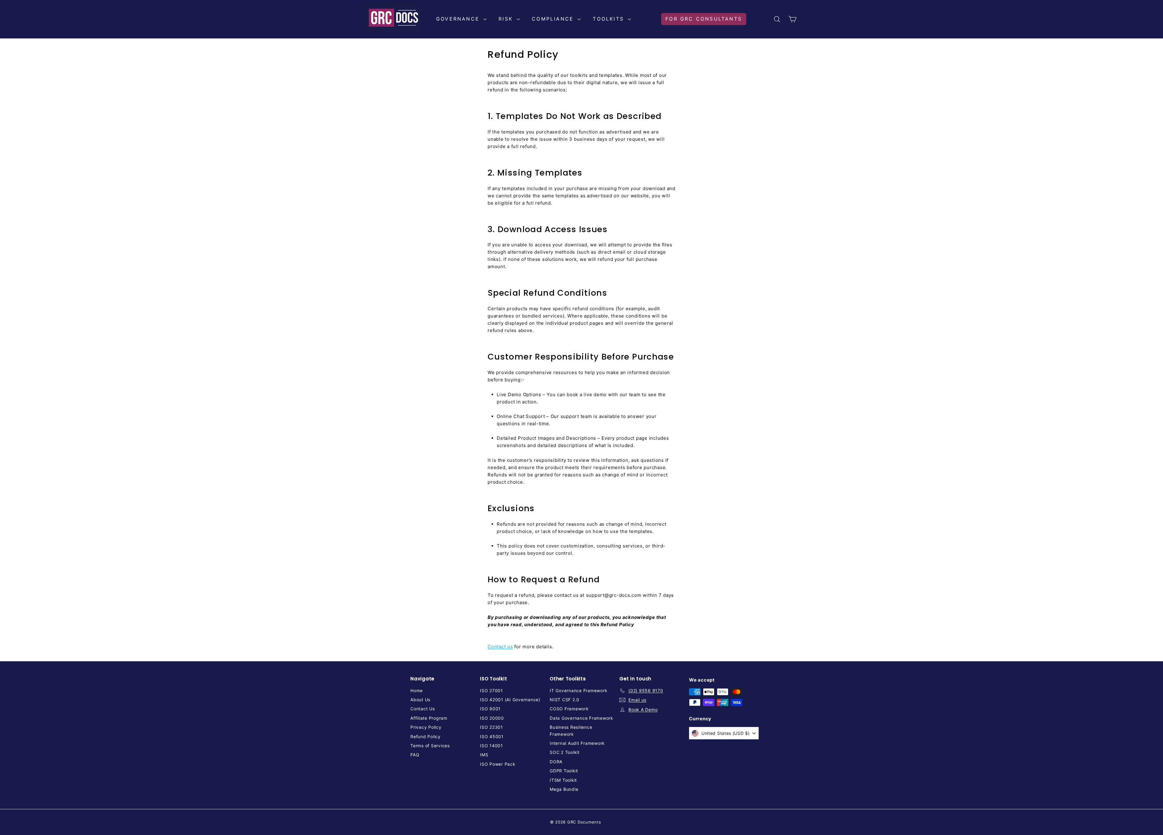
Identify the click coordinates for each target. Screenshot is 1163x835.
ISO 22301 (491, 727)
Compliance (554, 19)
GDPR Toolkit (564, 770)
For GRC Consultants (703, 19)
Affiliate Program (428, 718)
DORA (556, 761)
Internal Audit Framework (577, 743)
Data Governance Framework (581, 718)
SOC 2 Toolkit (565, 752)
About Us (420, 699)
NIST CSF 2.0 (564, 699)
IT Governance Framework (578, 690)
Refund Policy (425, 736)
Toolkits (609, 19)
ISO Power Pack (497, 764)
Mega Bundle (564, 789)
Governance (459, 19)
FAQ (414, 754)
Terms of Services (430, 745)
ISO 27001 (491, 690)
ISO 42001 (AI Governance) (510, 699)
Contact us (500, 646)
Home (416, 690)
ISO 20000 (492, 718)
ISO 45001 (492, 736)
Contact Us (422, 708)
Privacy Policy (426, 727)
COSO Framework (569, 708)
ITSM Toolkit (563, 780)
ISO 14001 (491, 745)
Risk (507, 19)
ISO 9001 (490, 708)
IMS (484, 754)
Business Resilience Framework (571, 730)
